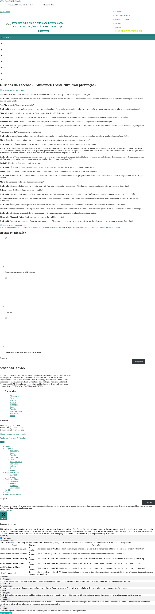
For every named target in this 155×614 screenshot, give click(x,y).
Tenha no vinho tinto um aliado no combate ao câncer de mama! (96, 227)
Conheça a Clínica (12, 479)
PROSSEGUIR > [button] (7, 510)
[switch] (1, 579)
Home (7, 446)
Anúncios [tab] (3, 597)
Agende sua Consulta (13, 494)
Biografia (13, 475)
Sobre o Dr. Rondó (12, 473)
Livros (12, 477)
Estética (5, 49)
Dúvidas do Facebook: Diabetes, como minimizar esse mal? (36, 227)
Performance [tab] (5, 583)
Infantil (5, 92)
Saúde (5, 68)
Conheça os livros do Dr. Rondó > (13, 438)
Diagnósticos (15, 488)
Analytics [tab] (3, 590)
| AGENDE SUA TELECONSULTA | (128, 31)
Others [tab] (2, 606)
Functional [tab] (4, 577)
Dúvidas (118, 23)
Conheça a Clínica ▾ (122, 19)
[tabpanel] (77, 558)
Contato (118, 27)
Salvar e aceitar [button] (6, 613)
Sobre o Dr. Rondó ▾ (122, 15)
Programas (14, 481)
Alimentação (7, 37)
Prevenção (6, 61)
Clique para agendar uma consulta (13, 434)
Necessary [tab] (4, 536)
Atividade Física (8, 80)
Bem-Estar (14, 413)
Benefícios (14, 486)
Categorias (9, 448)
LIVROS (118, 11)
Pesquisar (3, 358)
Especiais (6, 74)
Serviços (13, 483)
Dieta (5, 43)
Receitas (6, 55)
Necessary (7, 538)
